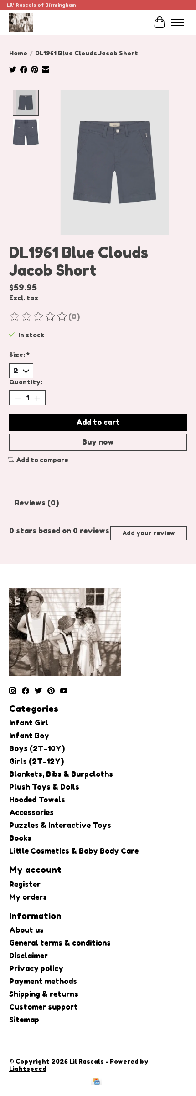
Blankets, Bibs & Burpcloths (61, 774)
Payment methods (43, 981)
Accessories (31, 812)
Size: (19, 354)
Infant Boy (29, 735)
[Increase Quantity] (37, 398)
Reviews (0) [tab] (37, 502)
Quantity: (25, 382)
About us (26, 930)
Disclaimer (28, 955)
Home (18, 53)
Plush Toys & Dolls (44, 786)
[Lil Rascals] (21, 22)
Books (20, 838)
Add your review (148, 533)
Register (25, 884)
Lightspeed (27, 1068)
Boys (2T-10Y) (37, 748)
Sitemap (24, 1019)
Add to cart (98, 422)
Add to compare (42, 459)
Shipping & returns (43, 994)
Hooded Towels (37, 799)
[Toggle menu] (178, 22)
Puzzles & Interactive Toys (60, 825)
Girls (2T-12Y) (36, 761)
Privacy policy (36, 968)
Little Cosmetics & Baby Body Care (74, 850)
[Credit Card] (96, 1082)
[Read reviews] (38, 316)
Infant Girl (28, 722)
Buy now (98, 441)
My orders (28, 897)
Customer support (43, 1006)
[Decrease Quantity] (18, 398)
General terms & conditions (60, 942)
